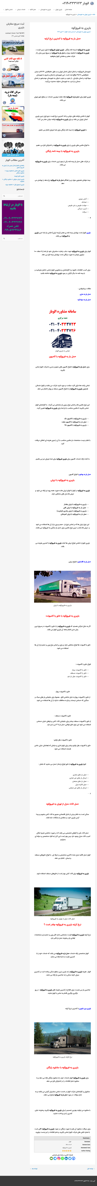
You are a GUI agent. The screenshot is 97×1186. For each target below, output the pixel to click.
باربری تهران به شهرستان (83, 32)
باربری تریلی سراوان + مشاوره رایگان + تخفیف (13, 180)
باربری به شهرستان (45, 9)
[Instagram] (58, 1158)
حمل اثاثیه (33, 9)
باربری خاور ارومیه (19, 176)
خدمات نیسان (21, 9)
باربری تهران (58, 9)
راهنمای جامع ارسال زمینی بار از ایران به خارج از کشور (13, 166)
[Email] (51, 1158)
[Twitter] (70, 1158)
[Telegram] (55, 1158)
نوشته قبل (91, 1168)
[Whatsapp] (62, 1158)
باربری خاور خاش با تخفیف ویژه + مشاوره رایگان (14, 172)
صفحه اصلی (68, 9)
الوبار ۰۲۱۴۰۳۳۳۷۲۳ (76, 3)
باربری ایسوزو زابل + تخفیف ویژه (14, 185)
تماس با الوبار (9, 9)
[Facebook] (73, 1158)
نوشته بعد (33, 1168)
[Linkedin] (66, 1158)
